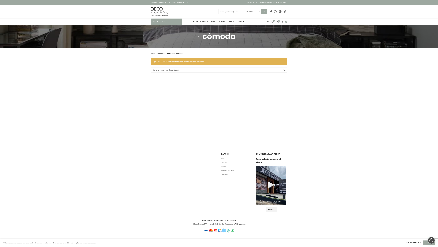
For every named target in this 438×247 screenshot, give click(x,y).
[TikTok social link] (285, 11)
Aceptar (429, 243)
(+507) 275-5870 (253, 2)
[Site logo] (159, 11)
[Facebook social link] (271, 11)
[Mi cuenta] (268, 21)
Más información (413, 243)
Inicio (153, 54)
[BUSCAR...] (264, 11)
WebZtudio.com (240, 224)
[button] (431, 240)
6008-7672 (283, 2)
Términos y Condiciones (210, 220)
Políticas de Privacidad (228, 220)
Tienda (223, 167)
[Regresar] (199, 36)
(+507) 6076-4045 (270, 2)
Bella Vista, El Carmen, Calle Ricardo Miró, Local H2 (170, 2)
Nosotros (224, 163)
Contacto (224, 175)
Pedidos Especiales (228, 171)
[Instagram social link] (275, 11)
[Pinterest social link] (280, 11)
